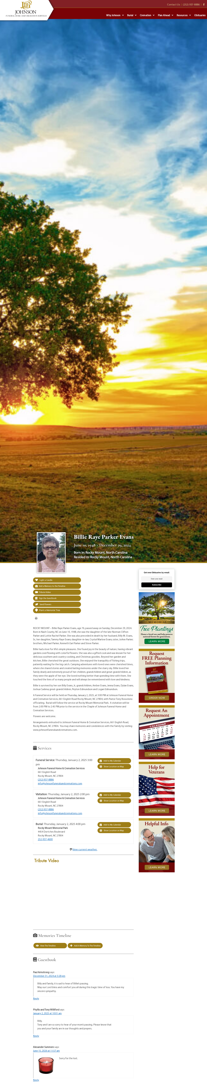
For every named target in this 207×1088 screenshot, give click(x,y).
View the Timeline (48, 945)
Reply (36, 998)
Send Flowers (45, 604)
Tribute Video (45, 592)
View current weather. (84, 849)
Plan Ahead (164, 15)
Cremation (145, 15)
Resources (182, 15)
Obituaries (200, 15)
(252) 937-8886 (46, 779)
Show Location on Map (113, 766)
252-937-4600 (45, 839)
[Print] (36, 618)
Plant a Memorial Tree (49, 610)
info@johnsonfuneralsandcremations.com (60, 783)
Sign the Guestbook (47, 598)
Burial (130, 15)
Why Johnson (113, 15)
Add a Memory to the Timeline (52, 586)
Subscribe (156, 585)
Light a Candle (45, 580)
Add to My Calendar (112, 760)
